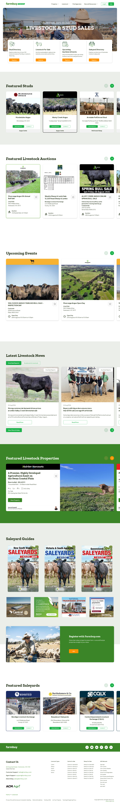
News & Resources (90, 4)
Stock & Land (103, 782)
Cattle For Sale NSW (72, 764)
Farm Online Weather (105, 768)
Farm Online (103, 766)
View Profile (18, 126)
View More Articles (14, 430)
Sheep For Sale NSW (89, 764)
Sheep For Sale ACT (89, 778)
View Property (15, 500)
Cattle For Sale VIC (72, 768)
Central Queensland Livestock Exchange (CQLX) (97, 718)
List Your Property (56, 800)
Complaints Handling (26, 800)
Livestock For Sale (43, 49)
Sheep (52, 766)
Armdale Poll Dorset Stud (97, 117)
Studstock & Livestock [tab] (31, 363)
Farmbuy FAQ (47, 800)
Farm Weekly (103, 770)
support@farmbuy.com (23, 775)
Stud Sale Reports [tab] (13, 363)
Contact (29, 126)
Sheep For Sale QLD (89, 766)
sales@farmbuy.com (20, 779)
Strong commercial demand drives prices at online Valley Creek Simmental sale (24, 409)
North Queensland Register (107, 776)
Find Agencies (77, 4)
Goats (52, 768)
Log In (104, 4)
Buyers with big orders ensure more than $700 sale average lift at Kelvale (77, 409)
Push (113, 801)
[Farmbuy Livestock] (19, 4)
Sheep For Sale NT (88, 774)
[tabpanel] (60, 399)
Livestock (65, 4)
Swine (52, 772)
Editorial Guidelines (37, 800)
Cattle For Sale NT (71, 774)
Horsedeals (103, 774)
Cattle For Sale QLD (72, 766)
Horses (53, 770)
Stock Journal (103, 780)
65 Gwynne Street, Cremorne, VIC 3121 (18, 767)
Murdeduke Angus (23, 117)
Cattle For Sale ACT (72, 778)
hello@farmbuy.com (25, 772)
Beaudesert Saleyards (60, 717)
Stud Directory (15, 49)
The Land (102, 784)
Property (54, 4)
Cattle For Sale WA (72, 772)
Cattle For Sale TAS (72, 776)
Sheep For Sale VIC (88, 768)
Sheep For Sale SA (88, 770)
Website (108, 801)
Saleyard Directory (96, 49)
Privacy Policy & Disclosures (13, 800)
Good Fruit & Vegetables (106, 772)
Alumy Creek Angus (60, 117)
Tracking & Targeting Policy (69, 800)
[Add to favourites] (36, 197)
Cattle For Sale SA (71, 770)
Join (111, 4)
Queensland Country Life (106, 778)
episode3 (102, 786)
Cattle (52, 764)
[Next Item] (112, 86)
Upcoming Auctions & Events (69, 50)
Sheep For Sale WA (88, 772)
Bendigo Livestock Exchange (23, 717)
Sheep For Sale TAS (88, 776)
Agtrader (102, 764)
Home (8, 794)
